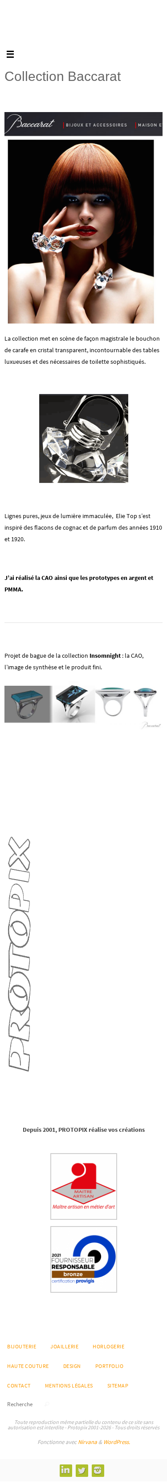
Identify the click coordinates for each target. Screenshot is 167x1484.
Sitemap (118, 1385)
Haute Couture (28, 1366)
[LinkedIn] (65, 1470)
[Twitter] (81, 1470)
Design (72, 1366)
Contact (19, 1385)
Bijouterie (21, 1346)
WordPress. (116, 1442)
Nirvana (87, 1442)
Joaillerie (64, 1346)
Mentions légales (69, 1385)
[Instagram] (97, 1470)
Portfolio (109, 1366)
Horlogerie (108, 1346)
